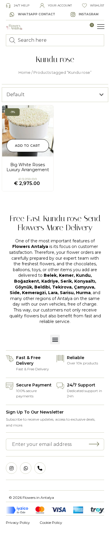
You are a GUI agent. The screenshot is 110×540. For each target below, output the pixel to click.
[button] (100, 26)
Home (24, 72)
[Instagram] (11, 468)
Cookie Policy (51, 522)
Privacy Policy (18, 522)
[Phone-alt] (39, 468)
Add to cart (27, 146)
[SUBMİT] (94, 444)
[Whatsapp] (25, 468)
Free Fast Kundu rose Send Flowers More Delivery (55, 223)
